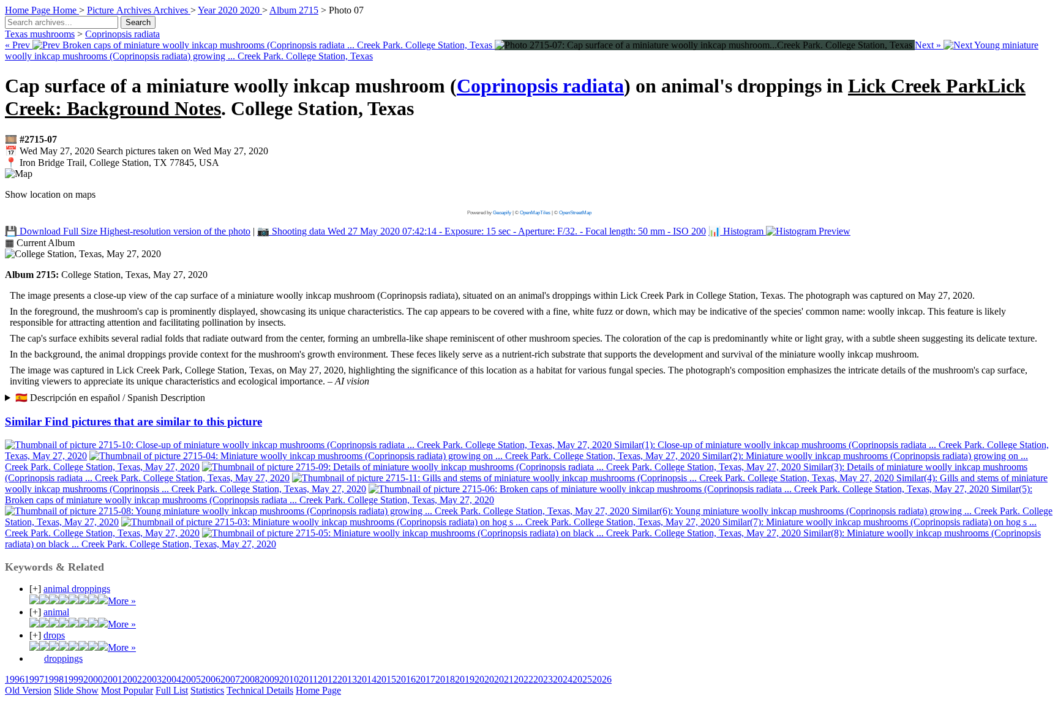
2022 (523, 679)
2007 (230, 679)
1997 (34, 679)
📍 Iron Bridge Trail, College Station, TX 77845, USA (112, 162)
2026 (602, 679)
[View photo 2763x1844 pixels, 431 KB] (705, 45)
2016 (406, 679)
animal (56, 612)
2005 (191, 679)
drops (54, 635)
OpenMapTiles (535, 213)
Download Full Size (127, 231)
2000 (93, 679)
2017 (425, 679)
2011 (308, 679)
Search (138, 22)
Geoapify (502, 213)
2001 (112, 679)
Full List (172, 690)
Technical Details (260, 690)
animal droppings (76, 588)
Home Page (318, 690)
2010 (289, 679)
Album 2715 (293, 10)
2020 (484, 679)
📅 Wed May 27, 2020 (136, 151)
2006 (210, 679)
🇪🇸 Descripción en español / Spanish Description (110, 397)
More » (122, 601)
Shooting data (481, 231)
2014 (367, 679)
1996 (14, 679)
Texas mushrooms (40, 34)
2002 (132, 679)
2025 (582, 679)
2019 (465, 679)
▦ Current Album (40, 243)
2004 (171, 679)
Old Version (28, 690)
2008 (250, 679)
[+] (35, 588)
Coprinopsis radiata (122, 34)
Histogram (737, 231)
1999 (73, 679)
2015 (386, 679)
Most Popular (127, 690)
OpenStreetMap (575, 213)
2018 (445, 679)
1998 (54, 679)
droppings (63, 658)
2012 (327, 679)
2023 (543, 679)
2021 (504, 679)
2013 (347, 679)
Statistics (207, 690)
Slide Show (76, 690)
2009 (269, 679)
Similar (133, 421)
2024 (562, 679)
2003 (152, 679)
